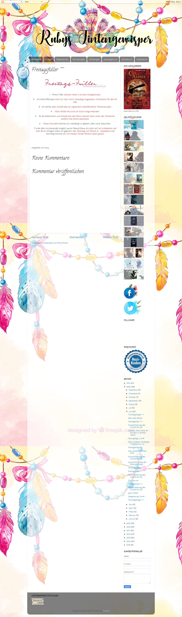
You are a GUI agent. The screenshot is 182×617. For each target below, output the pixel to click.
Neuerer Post (40, 237)
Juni (130, 411)
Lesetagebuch (110, 59)
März (131, 512)
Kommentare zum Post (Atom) (55, 243)
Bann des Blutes (135, 418)
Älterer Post (110, 237)
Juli (130, 408)
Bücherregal (79, 59)
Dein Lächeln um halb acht (137, 452)
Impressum (142, 59)
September (133, 401)
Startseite (36, 59)
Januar (132, 519)
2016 (128, 534)
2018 (128, 527)
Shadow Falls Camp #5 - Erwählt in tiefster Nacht (138, 432)
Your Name (133, 493)
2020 (128, 387)
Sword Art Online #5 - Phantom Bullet (137, 463)
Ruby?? (48, 59)
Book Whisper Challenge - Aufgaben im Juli (139, 443)
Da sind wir (133, 480)
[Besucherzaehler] (38, 604)
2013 (128, 545)
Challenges (94, 59)
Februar (132, 515)
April (131, 508)
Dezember (133, 390)
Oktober (132, 397)
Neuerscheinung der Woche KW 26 (136, 426)
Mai (130, 504)
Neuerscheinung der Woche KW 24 (136, 476)
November (133, 393)
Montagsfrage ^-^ (136, 414)
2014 (128, 541)
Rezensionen (62, 59)
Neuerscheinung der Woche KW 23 (136, 488)
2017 (128, 530)
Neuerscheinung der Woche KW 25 (136, 457)
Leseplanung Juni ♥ (136, 496)
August (132, 404)
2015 (128, 538)
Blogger (106, 611)
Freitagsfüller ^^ (135, 471)
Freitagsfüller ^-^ (135, 421)
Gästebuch (126, 59)
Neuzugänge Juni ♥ (136, 438)
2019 (128, 523)
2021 (128, 383)
